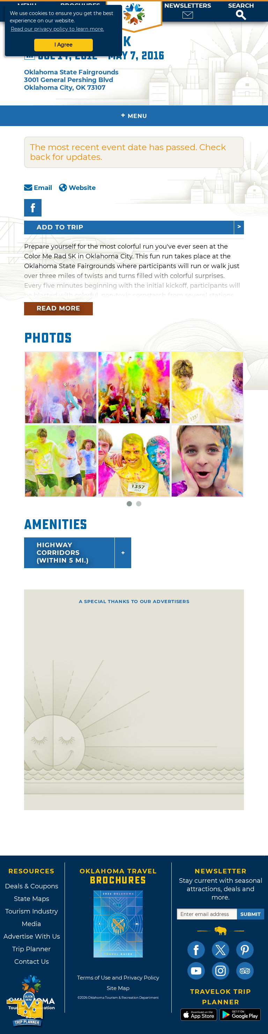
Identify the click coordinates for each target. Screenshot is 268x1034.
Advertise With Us (31, 936)
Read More (58, 308)
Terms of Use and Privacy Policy (118, 977)
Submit (250, 914)
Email (43, 188)
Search (241, 5)
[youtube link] (196, 971)
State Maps (31, 899)
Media (31, 924)
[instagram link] (220, 971)
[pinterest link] (245, 950)
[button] (241, 11)
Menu (134, 115)
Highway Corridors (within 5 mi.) (63, 552)
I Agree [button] (63, 45)
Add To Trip (60, 227)
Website (82, 188)
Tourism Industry (31, 911)
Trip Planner (31, 949)
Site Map (118, 988)
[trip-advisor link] (245, 971)
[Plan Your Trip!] (25, 1009)
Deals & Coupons (31, 886)
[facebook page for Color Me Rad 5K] (33, 208)
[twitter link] (220, 950)
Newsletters (187, 5)
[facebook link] (196, 950)
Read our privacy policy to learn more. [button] (57, 29)
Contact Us (31, 962)
